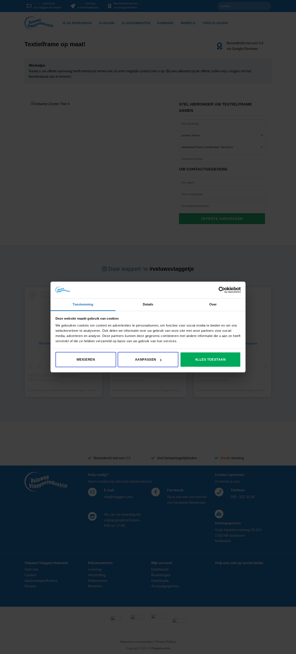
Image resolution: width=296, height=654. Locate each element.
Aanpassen (145, 359)
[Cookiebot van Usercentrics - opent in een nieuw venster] (222, 290)
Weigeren (85, 359)
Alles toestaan (210, 359)
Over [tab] (213, 304)
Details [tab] (148, 304)
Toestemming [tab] (83, 304)
